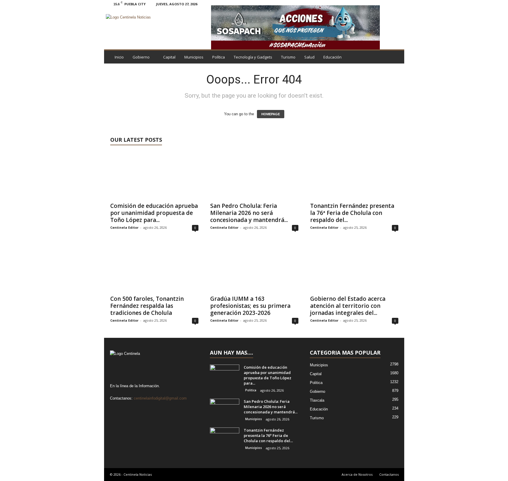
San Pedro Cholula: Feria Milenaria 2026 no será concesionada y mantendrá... (249, 213)
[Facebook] (368, 4)
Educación (332, 57)
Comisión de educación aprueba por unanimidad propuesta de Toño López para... (154, 213)
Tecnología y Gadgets (253, 57)
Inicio (119, 57)
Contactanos (389, 474)
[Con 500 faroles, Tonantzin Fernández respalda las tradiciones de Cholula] (154, 268)
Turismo (288, 57)
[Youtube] (396, 4)
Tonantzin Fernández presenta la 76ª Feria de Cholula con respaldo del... (352, 213)
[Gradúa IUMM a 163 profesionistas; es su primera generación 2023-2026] (254, 268)
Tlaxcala (317, 400)
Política (218, 57)
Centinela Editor (124, 227)
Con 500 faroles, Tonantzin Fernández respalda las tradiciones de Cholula (147, 306)
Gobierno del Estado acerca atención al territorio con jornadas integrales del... (347, 306)
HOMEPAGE (270, 114)
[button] (395, 57)
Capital (169, 57)
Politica (250, 390)
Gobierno (141, 57)
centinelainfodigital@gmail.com (160, 398)
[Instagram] (378, 4)
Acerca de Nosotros (357, 474)
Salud (309, 57)
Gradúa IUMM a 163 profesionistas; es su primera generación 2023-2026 (250, 306)
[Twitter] (387, 4)
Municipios (193, 57)
